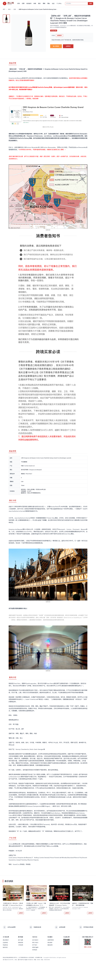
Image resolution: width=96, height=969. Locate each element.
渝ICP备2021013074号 (8, 959)
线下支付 (34, 945)
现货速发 (28, 3)
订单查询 (20, 945)
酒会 (48, 3)
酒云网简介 (6, 940)
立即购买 (68, 46)
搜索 (90, 3)
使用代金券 (35, 947)
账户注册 (20, 940)
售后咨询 (50, 945)
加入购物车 (56, 46)
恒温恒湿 (5, 945)
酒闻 (44, 3)
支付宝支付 (35, 940)
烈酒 (23, 3)
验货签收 (34, 950)
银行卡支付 (35, 942)
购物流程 (20, 942)
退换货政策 (51, 940)
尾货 (39, 3)
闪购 (18, 3)
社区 (53, 3)
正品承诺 (5, 942)
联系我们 (5, 947)
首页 (4, 9)
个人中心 (59, 3)
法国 (14, 9)
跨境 (35, 3)
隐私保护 (50, 942)
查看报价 (59, 35)
